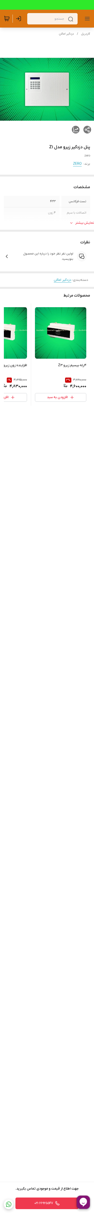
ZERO (77, 164)
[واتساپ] (8, 1204)
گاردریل (85, 34)
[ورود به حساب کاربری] (19, 19)
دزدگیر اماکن (66, 34)
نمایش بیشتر (84, 223)
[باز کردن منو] (86, 18)
